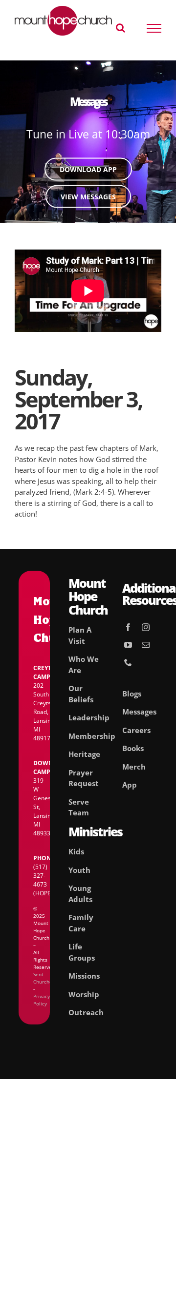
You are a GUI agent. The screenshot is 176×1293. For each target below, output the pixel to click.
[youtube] (128, 645)
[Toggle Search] (120, 28)
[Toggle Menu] (154, 28)
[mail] (146, 645)
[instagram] (146, 627)
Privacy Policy (41, 1000)
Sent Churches (44, 978)
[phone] (128, 662)
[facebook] (128, 627)
